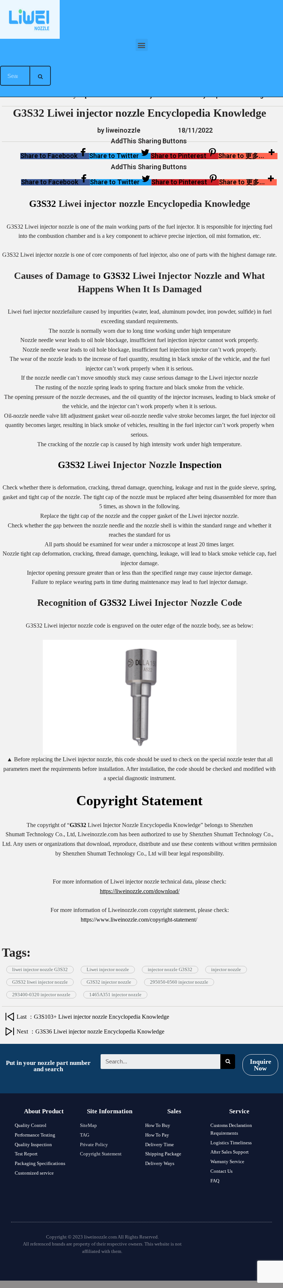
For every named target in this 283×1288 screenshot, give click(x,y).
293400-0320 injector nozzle (41, 994)
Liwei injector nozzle (108, 969)
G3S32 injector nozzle (109, 982)
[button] (142, 45)
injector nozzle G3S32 (170, 969)
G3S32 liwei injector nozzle (40, 982)
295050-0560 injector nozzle (179, 982)
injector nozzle (226, 969)
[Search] (40, 75)
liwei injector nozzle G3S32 (40, 969)
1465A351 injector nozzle (115, 994)
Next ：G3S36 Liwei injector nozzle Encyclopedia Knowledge (90, 1031)
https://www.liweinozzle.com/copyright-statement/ (140, 919)
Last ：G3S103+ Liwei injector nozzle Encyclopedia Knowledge (94, 1017)
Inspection (200, 464)
